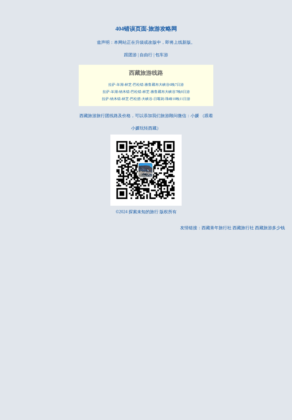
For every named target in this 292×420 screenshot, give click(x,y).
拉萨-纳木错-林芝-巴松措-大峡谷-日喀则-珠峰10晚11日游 (146, 99)
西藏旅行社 (243, 227)
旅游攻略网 (162, 29)
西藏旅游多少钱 (270, 227)
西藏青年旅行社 (216, 227)
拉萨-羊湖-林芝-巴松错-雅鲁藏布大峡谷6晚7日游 (146, 84)
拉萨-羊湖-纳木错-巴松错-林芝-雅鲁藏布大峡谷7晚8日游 (146, 92)
